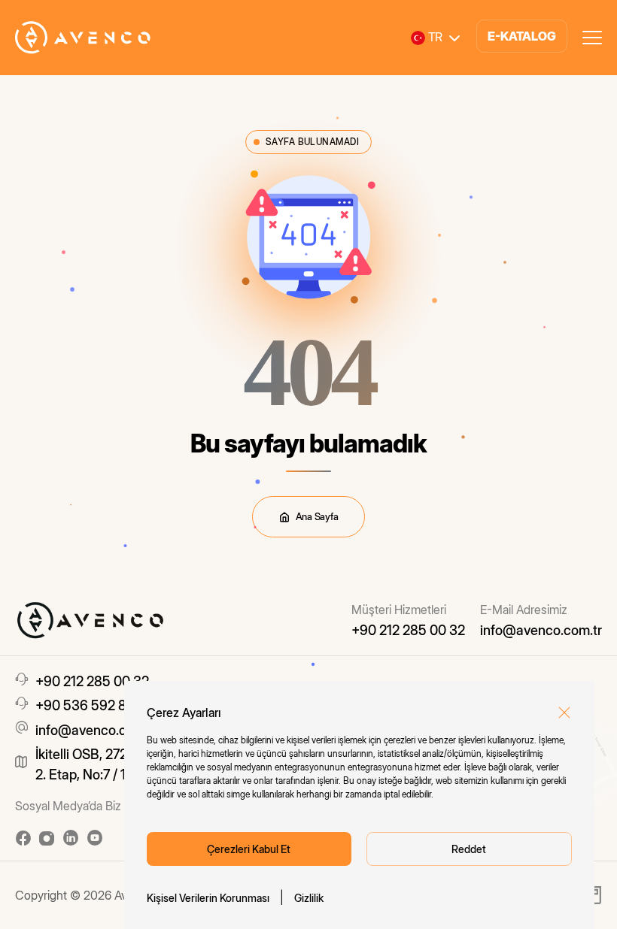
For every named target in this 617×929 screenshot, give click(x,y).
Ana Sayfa (317, 516)
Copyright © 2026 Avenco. (86, 895)
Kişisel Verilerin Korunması (208, 897)
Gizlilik (309, 897)
